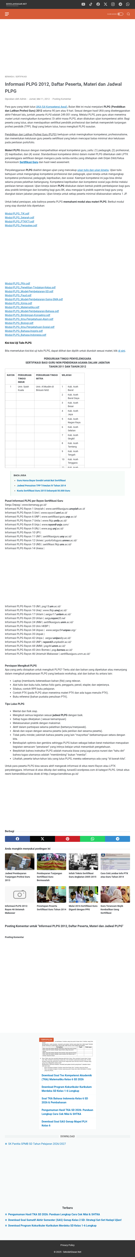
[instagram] (113, 4)
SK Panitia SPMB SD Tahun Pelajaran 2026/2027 (37, 1143)
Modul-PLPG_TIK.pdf (17, 213)
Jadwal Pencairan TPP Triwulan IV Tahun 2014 (41, 485)
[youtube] (83, 4)
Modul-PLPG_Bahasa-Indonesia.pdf (25, 335)
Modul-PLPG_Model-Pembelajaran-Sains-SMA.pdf (34, 299)
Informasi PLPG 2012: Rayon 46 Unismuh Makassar (16, 909)
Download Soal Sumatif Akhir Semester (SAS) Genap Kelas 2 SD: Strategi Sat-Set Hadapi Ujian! (65, 1220)
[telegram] (120, 4)
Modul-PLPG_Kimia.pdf (18, 303)
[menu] (9, 14)
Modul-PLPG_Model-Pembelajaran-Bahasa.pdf (32, 311)
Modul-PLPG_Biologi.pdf (19, 323)
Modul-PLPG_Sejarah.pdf (19, 217)
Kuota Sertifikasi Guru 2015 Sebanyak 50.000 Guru (43, 490)
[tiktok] (90, 4)
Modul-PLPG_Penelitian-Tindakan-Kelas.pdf (30, 287)
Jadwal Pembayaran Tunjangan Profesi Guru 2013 (17, 877)
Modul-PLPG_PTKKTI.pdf (19, 221)
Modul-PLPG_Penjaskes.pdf (21, 225)
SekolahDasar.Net (72, 1252)
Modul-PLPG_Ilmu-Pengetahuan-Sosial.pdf (29, 327)
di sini (121, 350)
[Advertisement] (67, 47)
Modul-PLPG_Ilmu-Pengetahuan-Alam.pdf (29, 319)
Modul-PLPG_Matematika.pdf (22, 307)
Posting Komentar (62, 99)
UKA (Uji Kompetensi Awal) (51, 106)
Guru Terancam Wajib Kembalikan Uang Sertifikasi (112, 909)
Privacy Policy (67, 1245)
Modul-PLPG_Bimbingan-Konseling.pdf (27, 315)
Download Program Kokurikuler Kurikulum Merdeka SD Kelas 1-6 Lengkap (52, 1225)
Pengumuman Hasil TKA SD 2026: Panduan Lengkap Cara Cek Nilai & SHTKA (54, 1214)
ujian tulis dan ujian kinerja (93, 170)
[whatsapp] (127, 4)
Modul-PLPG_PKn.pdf (17, 283)
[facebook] (98, 4)
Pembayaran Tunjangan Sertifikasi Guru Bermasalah (49, 877)
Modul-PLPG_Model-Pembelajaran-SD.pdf (29, 291)
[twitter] (105, 4)
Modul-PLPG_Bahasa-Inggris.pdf (24, 331)
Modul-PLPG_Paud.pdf (18, 295)
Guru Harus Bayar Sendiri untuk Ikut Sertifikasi (41, 480)
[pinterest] (67, 839)
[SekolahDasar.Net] (19, 4)
